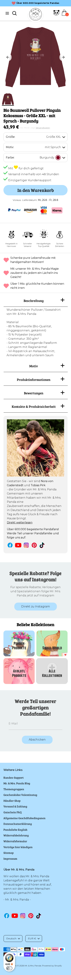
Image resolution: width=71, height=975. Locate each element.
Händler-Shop (12, 800)
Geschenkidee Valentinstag (20, 795)
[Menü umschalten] (7, 13)
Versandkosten (43, 127)
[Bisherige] (8, 57)
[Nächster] (63, 57)
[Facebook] (10, 545)
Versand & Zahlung (15, 806)
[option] (35, 57)
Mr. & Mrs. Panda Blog (16, 783)
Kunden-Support (13, 777)
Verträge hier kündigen (18, 847)
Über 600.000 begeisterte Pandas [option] (37, 3)
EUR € (32, 938)
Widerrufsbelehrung (16, 835)
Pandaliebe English (15, 829)
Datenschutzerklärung (17, 824)
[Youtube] (18, 545)
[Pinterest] (34, 545)
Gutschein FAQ (12, 812)
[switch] (9, 968)
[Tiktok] (42, 545)
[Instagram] (26, 545)
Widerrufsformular (15, 841)
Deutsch (11, 938)
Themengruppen (13, 789)
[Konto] (56, 14)
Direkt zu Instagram (35, 606)
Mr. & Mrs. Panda (33, 965)
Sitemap (8, 852)
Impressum (10, 858)
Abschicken (37, 739)
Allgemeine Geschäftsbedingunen (24, 818)
